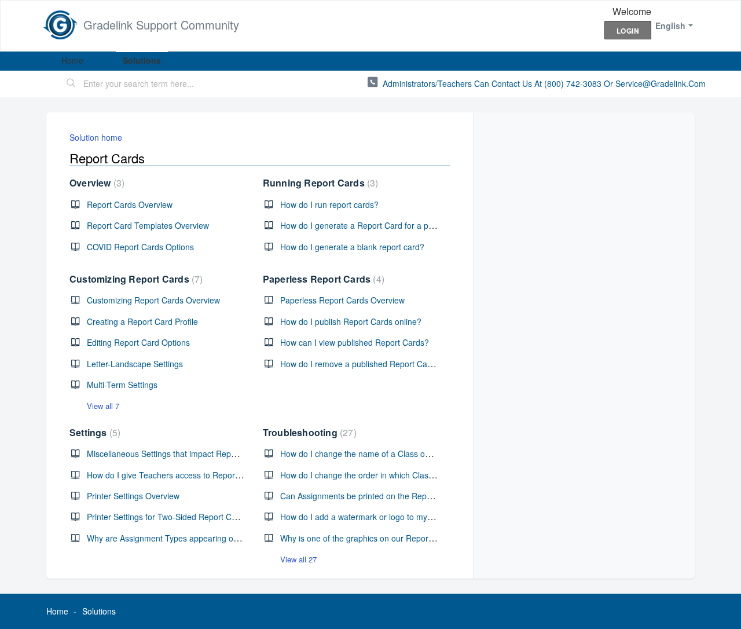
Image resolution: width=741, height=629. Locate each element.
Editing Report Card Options (138, 342)
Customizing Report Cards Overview (153, 300)
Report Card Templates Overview (148, 225)
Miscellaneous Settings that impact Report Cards (176, 453)
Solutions (142, 60)
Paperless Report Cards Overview (342, 300)
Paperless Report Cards (322, 279)
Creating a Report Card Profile (142, 321)
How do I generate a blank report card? (352, 247)
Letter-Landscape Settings (135, 364)
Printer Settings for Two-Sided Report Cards (167, 516)
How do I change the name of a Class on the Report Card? (388, 453)
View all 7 (103, 405)
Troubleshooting (308, 432)
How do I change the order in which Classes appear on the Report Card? (413, 475)
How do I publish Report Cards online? (350, 321)
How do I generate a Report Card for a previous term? (379, 225)
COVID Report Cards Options (140, 247)
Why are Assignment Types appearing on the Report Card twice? (206, 538)
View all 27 (298, 559)
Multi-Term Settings (122, 384)
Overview (95, 182)
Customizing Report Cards (134, 279)
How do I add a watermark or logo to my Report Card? (379, 516)
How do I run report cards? (329, 204)
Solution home (95, 137)
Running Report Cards (319, 182)
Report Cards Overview (130, 204)
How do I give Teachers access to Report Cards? (176, 475)
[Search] (71, 84)
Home (72, 60)
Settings (93, 432)
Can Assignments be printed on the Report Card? (370, 496)
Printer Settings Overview (133, 496)
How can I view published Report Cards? (354, 342)
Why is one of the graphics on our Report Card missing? (383, 538)
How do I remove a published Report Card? (359, 364)
